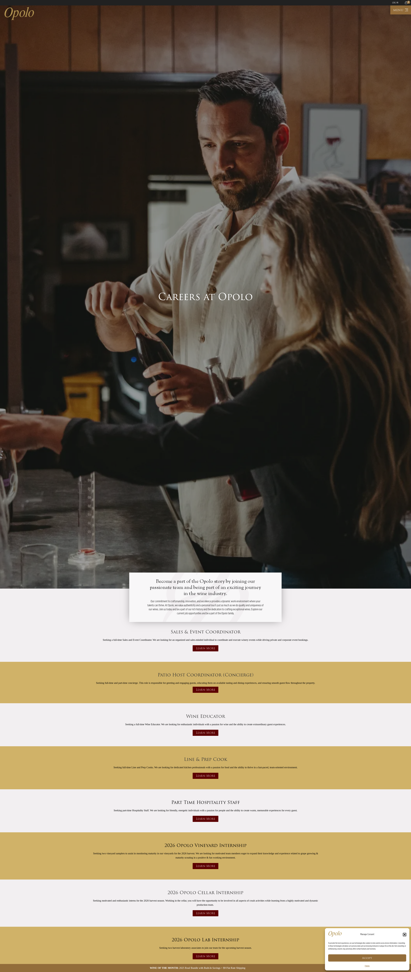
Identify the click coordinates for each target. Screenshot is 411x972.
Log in (395, 3)
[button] (404, 934)
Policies (367, 966)
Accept (367, 958)
